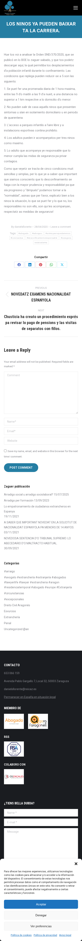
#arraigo (9, 571)
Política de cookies (21, 935)
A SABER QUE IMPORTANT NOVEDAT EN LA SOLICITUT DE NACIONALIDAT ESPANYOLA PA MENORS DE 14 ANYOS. (40, 525)
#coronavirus (17, 238)
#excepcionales (14, 599)
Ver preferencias (41, 926)
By (21, 226)
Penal (7, 623)
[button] (76, 864)
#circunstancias (14, 593)
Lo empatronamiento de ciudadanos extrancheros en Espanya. (37, 509)
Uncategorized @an (16, 629)
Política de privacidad (45, 935)
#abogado (23, 233)
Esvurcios (10, 611)
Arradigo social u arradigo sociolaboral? (28, 494)
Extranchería (12, 617)
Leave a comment (61, 226)
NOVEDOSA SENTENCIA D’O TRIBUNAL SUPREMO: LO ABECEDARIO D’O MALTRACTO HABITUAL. (37, 541)
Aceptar (41, 904)
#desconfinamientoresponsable (42, 238)
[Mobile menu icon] (75, 7)
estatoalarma (41, 242)
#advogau (37, 233)
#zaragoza (66, 238)
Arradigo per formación (18, 500)
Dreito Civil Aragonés (17, 605)
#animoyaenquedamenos (58, 233)
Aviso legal (65, 935)
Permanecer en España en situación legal (30, 697)
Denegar (41, 915)
